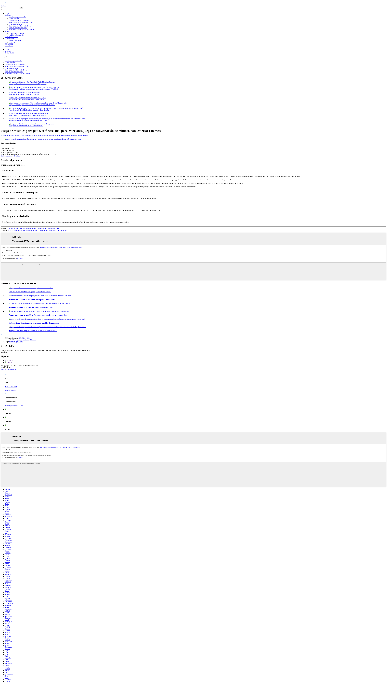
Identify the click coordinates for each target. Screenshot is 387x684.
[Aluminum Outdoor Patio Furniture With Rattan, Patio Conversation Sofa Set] (40, 296)
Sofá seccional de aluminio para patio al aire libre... (30, 292)
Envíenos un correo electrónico (11, 156)
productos (8, 15)
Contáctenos (9, 46)
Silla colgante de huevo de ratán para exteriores (24, 94)
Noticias (7, 31)
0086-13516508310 (11, 390)
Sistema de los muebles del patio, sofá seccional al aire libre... (28, 120)
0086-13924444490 (24, 338)
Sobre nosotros (9, 38)
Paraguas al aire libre (15, 24)
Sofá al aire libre (14, 19)
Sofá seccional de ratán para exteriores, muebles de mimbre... (34, 323)
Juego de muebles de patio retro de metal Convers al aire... (33, 331)
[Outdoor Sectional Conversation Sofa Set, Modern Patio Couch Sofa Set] (39, 303)
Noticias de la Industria (16, 35)
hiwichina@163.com (16, 342)
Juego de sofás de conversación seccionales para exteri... (32, 307)
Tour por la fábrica (15, 40)
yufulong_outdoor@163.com (26, 340)
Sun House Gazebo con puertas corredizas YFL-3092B (26, 99)
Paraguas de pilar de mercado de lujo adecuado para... (26, 126)
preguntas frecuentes (11, 37)
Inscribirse (4, 352)
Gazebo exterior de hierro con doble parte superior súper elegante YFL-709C (33, 89)
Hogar (7, 13)
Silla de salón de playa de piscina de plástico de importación (28, 115)
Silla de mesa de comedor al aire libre (21, 22)
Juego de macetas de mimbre (18, 28)
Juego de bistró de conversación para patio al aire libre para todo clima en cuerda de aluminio (37, 230)
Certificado (12, 42)
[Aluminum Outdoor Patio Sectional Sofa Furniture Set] (31, 288)
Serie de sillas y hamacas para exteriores (21, 29)
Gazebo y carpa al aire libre (17, 17)
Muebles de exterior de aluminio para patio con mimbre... (32, 299)
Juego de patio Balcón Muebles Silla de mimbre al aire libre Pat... (29, 110)
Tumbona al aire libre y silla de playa (20, 26)
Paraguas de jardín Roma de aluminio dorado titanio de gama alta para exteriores (33, 228)
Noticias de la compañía (16, 33)
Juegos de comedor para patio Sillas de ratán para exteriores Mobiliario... (32, 105)
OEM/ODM (9, 44)
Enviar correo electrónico (9, 369)
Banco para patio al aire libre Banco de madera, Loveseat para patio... (38, 315)
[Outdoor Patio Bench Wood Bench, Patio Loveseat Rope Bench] (39, 311)
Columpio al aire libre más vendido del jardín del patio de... (27, 84)
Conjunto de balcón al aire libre (19, 20)
